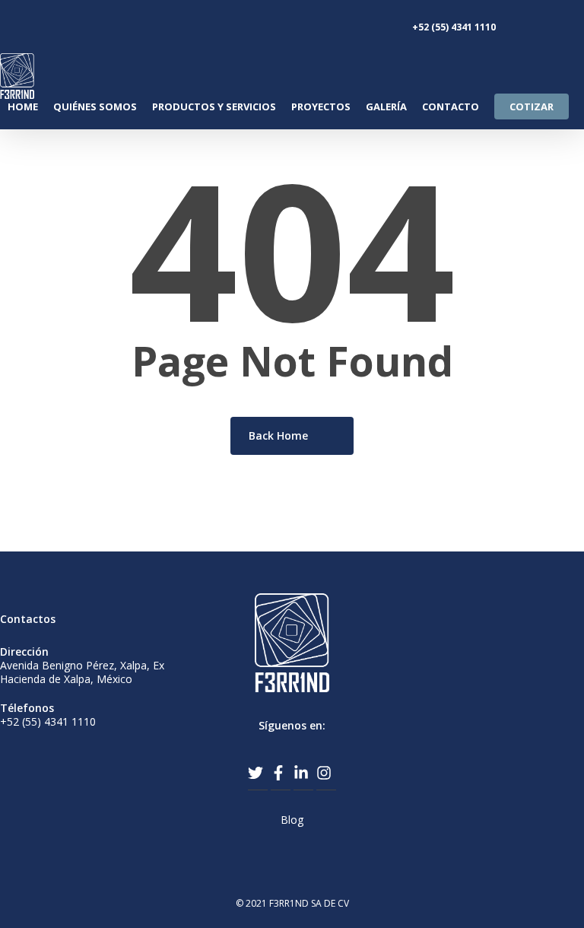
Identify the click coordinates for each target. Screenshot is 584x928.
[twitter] (258, 772)
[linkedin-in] (303, 772)
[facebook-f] (280, 772)
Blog (292, 819)
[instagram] (326, 772)
